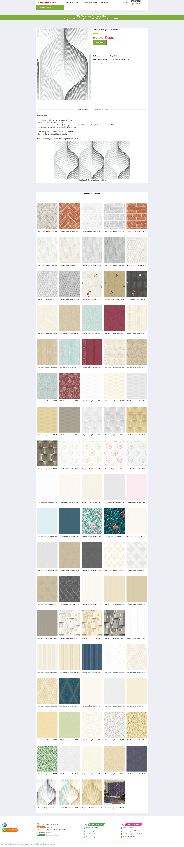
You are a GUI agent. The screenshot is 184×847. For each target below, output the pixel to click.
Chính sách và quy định (92, 828)
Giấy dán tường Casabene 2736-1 (114, 672)
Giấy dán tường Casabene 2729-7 (69, 536)
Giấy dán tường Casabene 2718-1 (47, 265)
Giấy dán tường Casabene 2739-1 (69, 774)
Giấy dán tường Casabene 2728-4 (136, 469)
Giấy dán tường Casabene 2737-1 (92, 706)
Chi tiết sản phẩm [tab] (82, 109)
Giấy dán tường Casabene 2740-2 (69, 808)
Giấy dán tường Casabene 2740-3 (92, 808)
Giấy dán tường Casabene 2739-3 (114, 774)
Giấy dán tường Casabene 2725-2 (136, 367)
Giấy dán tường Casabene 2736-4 (69, 706)
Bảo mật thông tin (90, 831)
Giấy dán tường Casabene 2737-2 (114, 706)
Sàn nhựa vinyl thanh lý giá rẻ (131, 831)
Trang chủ (67, 19)
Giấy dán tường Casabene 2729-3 (91, 502)
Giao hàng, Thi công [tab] (101, 109)
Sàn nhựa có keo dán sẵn (129, 828)
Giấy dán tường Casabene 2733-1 (92, 604)
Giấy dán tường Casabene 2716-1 (47, 231)
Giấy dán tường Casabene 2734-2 (91, 638)
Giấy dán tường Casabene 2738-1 (92, 740)
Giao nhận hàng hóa (91, 837)
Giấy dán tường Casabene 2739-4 (136, 774)
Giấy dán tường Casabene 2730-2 (114, 536)
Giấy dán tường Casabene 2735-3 (69, 672)
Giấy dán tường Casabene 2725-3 (47, 401)
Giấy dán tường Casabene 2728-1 (69, 469)
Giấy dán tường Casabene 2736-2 (136, 672)
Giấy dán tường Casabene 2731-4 (69, 570)
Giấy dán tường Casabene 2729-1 (47, 502)
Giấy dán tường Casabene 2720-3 (136, 299)
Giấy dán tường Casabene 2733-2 (114, 604)
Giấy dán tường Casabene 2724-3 (69, 367)
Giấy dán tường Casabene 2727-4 (47, 469)
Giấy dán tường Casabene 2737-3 (136, 706)
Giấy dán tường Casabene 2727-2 (114, 435)
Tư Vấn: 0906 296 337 (128, 837)
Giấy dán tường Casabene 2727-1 (92, 435)
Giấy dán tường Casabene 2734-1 (69, 638)
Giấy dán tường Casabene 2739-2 (91, 774)
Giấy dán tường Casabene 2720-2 (114, 299)
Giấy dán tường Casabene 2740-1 (107, 19)
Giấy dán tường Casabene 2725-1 (114, 367)
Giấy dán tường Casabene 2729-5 (136, 502)
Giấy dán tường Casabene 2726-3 (136, 401)
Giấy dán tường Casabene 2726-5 (69, 435)
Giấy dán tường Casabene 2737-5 (69, 740)
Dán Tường (69, 3)
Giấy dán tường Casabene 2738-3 (136, 740)
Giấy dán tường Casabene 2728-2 (91, 469)
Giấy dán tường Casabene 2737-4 (47, 740)
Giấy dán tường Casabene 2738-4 (47, 774)
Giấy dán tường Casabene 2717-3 (136, 231)
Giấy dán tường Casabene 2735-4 (91, 672)
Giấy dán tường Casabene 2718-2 (69, 265)
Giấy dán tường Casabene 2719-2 (47, 299)
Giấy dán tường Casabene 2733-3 (136, 604)
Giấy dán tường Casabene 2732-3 (47, 604)
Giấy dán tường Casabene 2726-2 (114, 401)
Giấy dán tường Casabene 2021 (83, 19)
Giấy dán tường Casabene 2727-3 (136, 435)
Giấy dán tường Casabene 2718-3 (92, 265)
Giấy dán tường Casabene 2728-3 (114, 469)
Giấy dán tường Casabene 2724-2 (47, 367)
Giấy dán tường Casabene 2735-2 (47, 672)
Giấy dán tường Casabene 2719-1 (136, 265)
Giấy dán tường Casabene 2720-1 (92, 299)
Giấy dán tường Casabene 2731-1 (136, 536)
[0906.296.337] (4, 830)
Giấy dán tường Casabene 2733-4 (47, 638)
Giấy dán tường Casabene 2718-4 (114, 265)
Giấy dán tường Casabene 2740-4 (114, 808)
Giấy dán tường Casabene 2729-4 (114, 502)
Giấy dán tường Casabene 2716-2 (69, 231)
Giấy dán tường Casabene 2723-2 (69, 333)
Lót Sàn (79, 3)
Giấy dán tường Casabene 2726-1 (92, 401)
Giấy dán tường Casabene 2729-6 (47, 536)
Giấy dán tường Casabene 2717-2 (114, 231)
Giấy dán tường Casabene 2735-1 (136, 638)
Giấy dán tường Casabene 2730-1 (92, 536)
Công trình (104, 3)
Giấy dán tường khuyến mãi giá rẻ (132, 834)
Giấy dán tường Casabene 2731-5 (92, 570)
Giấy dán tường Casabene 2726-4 (47, 435)
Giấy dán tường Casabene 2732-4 (69, 604)
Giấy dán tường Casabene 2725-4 (69, 401)
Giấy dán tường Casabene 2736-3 (47, 706)
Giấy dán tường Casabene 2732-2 (136, 570)
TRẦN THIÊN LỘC (46, 2)
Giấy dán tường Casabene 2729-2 (69, 502)
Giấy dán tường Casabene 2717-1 (92, 231)
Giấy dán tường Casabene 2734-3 (114, 638)
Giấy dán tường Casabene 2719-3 (69, 299)
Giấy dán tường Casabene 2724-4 (91, 367)
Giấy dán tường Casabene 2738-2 (114, 740)
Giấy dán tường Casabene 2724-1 (136, 333)
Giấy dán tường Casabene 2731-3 (47, 570)
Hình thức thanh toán (91, 834)
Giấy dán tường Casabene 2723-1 (47, 333)
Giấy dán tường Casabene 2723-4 (114, 333)
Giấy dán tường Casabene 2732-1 (114, 570)
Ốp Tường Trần (91, 3)
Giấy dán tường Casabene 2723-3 (91, 333)
